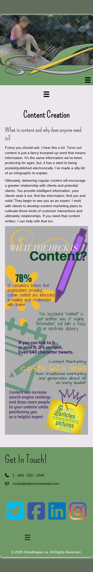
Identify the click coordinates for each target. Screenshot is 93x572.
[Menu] (88, 80)
